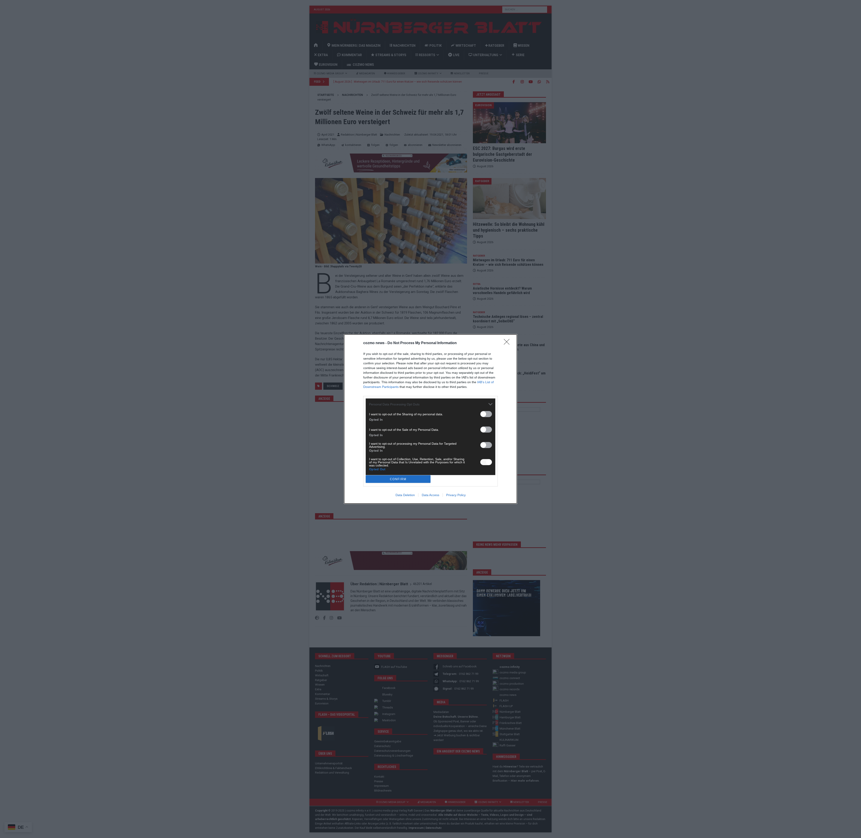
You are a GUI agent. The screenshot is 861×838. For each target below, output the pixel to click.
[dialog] (430, 419)
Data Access (430, 495)
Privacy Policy (456, 495)
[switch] (486, 414)
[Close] (508, 343)
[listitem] (430, 404)
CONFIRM (398, 479)
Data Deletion (405, 495)
